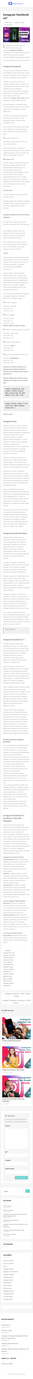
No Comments (8, 24)
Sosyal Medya (7, 1282)
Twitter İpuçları (7, 1288)
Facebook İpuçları (8, 1263)
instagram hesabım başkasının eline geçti (8, 976)
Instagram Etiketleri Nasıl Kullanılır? (11, 1040)
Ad (6, 1152)
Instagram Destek (8, 1269)
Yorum (7, 1126)
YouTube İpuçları (8, 1299)
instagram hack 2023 (9, 955)
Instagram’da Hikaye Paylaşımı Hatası (13, 1230)
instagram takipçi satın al (18, 98)
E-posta (8, 1160)
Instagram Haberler (19, 22)
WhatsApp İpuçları (8, 1293)
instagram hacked (8, 957)
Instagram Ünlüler (8, 1280)
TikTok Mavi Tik (7, 1206)
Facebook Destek (8, 1260)
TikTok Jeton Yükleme (9, 1234)
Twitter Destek (7, 1285)
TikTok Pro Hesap (8, 1210)
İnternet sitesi (9, 1168)
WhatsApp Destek (8, 1291)
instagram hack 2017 (8, 953)
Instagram (7, 950)
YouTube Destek (8, 1296)
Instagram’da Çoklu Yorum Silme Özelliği (13, 1070)
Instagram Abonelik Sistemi (11, 1220)
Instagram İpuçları (8, 1277)
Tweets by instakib (7, 1364)
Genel (5, 1266)
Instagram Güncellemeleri (10, 1271)
